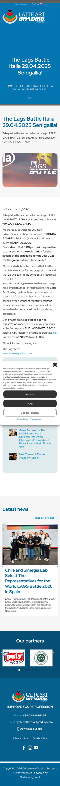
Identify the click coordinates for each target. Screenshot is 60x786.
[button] (55, 365)
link (54, 332)
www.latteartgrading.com (17, 353)
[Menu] (55, 17)
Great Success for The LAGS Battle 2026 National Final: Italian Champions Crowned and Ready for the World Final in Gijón (35, 438)
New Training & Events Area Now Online (32, 456)
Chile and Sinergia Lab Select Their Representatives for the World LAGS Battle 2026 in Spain (28, 581)
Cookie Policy (22, 419)
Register (23, 4)
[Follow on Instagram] (30, 748)
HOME (11, 86)
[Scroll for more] (30, 97)
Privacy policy (35, 419)
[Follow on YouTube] (36, 748)
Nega (30, 403)
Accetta (29, 394)
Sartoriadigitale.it (30, 777)
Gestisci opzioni (30, 412)
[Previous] (2, 573)
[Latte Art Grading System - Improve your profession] (23, 17)
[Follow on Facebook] (24, 748)
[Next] (57, 573)
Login (17, 4)
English (35, 4)
